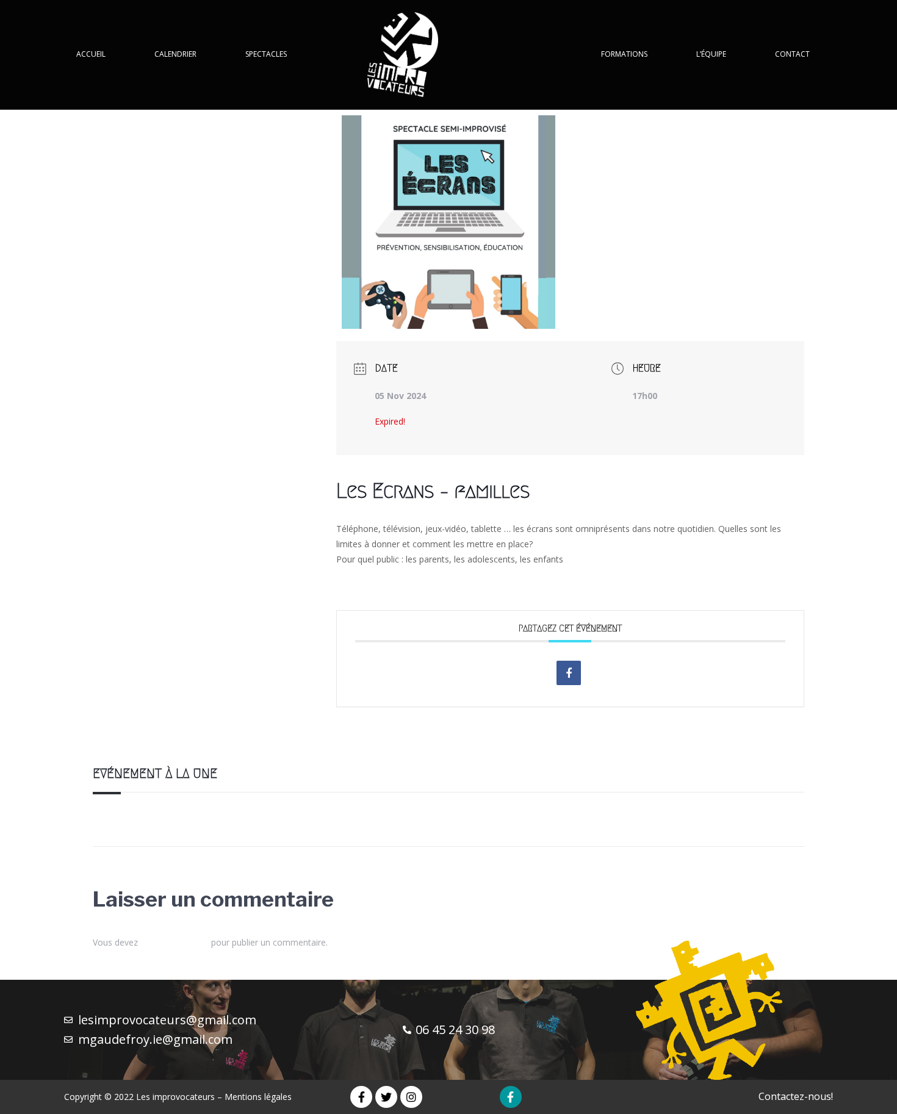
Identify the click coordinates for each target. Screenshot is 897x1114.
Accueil (91, 54)
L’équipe (711, 54)
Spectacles (266, 54)
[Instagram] (411, 1097)
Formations (624, 54)
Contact (792, 54)
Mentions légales (258, 1096)
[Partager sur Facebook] (569, 673)
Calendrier (175, 54)
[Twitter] (386, 1097)
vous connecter (174, 942)
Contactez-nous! (795, 1096)
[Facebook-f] (361, 1097)
